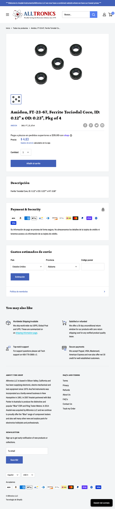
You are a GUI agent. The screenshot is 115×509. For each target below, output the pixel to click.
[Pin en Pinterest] (91, 125)
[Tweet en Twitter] (96, 125)
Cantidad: (15, 152)
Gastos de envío (27, 143)
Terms (65, 380)
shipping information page (26, 332)
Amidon (14, 125)
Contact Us (67, 403)
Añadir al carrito (33, 163)
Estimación (20, 276)
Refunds (66, 390)
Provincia (50, 260)
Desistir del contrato (102, 502)
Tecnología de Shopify (14, 499)
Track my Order (69, 408)
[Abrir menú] (7, 14)
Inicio (8, 28)
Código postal (87, 260)
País (12, 260)
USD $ (25, 475)
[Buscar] (93, 14)
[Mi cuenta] (104, 14)
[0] (110, 14)
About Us (66, 394)
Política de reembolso (19, 291)
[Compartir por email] (102, 125)
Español (10, 475)
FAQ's (65, 399)
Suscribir (14, 459)
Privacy (66, 385)
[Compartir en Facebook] (85, 125)
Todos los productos (20, 28)
